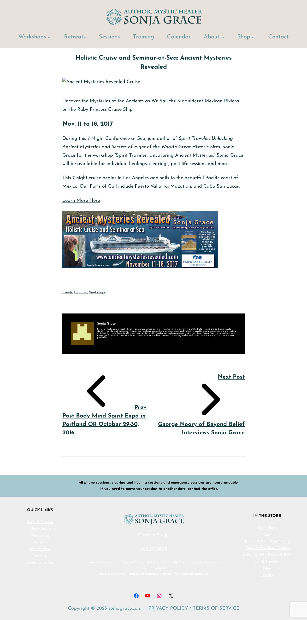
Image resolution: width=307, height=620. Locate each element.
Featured (80, 292)
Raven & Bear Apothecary (267, 541)
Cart (267, 535)
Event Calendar (40, 563)
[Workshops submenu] (49, 37)
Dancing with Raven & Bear (267, 555)
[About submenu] (222, 37)
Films (267, 568)
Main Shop (267, 528)
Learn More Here (81, 200)
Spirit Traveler (267, 562)
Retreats (40, 542)
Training (40, 556)
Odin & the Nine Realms (267, 548)
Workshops (97, 292)
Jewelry (267, 575)
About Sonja (40, 529)
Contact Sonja (153, 535)
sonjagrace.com (125, 608)
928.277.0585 (153, 549)
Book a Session (40, 522)
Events (67, 292)
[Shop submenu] (253, 37)
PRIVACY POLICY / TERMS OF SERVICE (193, 608)
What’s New (40, 549)
